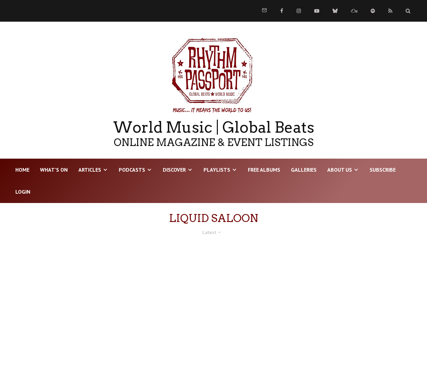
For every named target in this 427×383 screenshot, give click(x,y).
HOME (22, 169)
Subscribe (383, 169)
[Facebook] (282, 11)
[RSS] (390, 11)
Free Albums (264, 169)
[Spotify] (373, 11)
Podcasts (132, 169)
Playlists (216, 169)
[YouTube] (317, 11)
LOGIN (22, 191)
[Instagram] (299, 11)
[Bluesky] (335, 11)
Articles (89, 169)
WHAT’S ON (54, 169)
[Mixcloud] (354, 11)
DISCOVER (174, 169)
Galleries (304, 169)
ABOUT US (339, 169)
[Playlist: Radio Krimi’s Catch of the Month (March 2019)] (77, 305)
